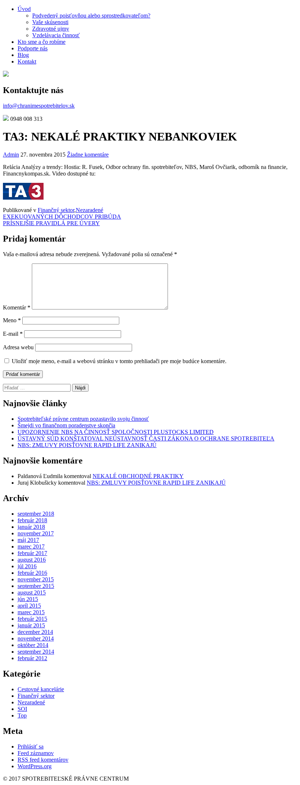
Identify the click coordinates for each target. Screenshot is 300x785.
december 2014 (35, 632)
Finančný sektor (56, 210)
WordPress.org (35, 766)
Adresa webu (18, 347)
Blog (23, 55)
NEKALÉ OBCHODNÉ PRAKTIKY (138, 476)
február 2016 (32, 573)
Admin (11, 154)
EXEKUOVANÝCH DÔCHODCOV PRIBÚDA (62, 216)
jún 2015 (28, 599)
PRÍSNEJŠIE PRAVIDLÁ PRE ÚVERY (51, 223)
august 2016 (32, 560)
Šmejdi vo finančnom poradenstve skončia (66, 425)
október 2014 (33, 645)
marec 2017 (31, 546)
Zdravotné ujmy (50, 29)
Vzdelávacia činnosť (56, 35)
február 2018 (32, 520)
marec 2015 (31, 612)
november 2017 (36, 533)
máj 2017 (28, 540)
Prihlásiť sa (31, 746)
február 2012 (32, 658)
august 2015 (32, 592)
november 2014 (36, 638)
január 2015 (31, 625)
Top (22, 715)
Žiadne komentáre (88, 154)
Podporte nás (33, 48)
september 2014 (36, 652)
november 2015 (36, 579)
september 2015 (36, 586)
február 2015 (32, 619)
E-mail (13, 334)
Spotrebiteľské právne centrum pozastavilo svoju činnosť (83, 419)
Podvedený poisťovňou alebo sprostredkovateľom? (91, 15)
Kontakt (27, 61)
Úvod (24, 9)
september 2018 (36, 514)
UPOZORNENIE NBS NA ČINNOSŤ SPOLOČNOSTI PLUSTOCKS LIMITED (116, 432)
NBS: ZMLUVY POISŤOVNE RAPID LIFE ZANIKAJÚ (87, 445)
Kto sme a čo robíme (41, 42)
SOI (22, 709)
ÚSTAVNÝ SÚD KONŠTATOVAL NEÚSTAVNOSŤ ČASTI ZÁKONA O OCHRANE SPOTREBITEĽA (146, 438)
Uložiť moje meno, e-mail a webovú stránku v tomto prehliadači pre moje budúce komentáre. (119, 361)
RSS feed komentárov (43, 760)
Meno (12, 320)
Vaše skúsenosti (50, 22)
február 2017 (32, 553)
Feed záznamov (36, 753)
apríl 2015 (29, 606)
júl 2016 (27, 566)
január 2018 (31, 527)
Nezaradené (89, 210)
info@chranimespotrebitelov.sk (39, 106)
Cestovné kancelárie (41, 689)
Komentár (16, 307)
